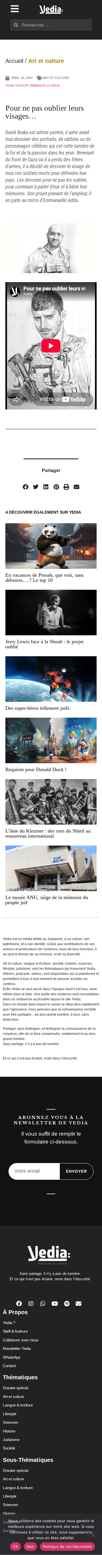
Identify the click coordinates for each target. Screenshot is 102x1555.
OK (15, 1546)
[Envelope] (78, 1304)
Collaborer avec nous (21, 1340)
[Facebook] (19, 1304)
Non (30, 1546)
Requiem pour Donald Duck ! (36, 769)
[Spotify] (66, 1304)
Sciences (10, 1422)
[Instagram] (31, 1304)
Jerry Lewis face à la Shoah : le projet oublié (44, 644)
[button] (25, 487)
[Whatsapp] (43, 1304)
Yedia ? (9, 1322)
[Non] (93, 1534)
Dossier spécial (15, 1387)
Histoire (9, 1431)
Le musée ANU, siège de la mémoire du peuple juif (46, 900)
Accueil (14, 61)
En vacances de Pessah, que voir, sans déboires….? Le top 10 (44, 577)
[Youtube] (55, 1304)
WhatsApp (11, 1357)
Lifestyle (9, 1414)
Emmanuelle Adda (44, 85)
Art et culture (46, 61)
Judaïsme (11, 1439)
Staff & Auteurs (15, 1331)
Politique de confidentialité (67, 1546)
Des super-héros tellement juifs (37, 708)
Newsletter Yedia (17, 1348)
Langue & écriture (18, 1405)
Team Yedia (14, 85)
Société (9, 1448)
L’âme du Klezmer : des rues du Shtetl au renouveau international (48, 833)
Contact (9, 1365)
